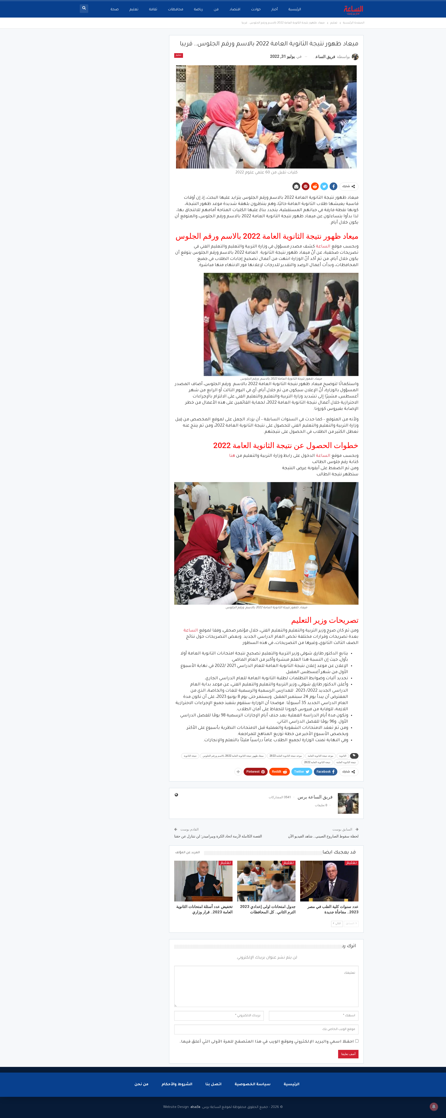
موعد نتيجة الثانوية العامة (320, 755)
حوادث (256, 10)
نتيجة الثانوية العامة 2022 (317, 762)
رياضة (198, 10)
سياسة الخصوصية (252, 1085)
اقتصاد (234, 10)
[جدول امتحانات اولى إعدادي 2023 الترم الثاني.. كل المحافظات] (266, 881)
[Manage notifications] (434, 1107)
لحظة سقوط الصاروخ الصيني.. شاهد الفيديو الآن (323, 836)
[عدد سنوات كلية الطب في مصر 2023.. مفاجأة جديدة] (329, 881)
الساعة (323, 246)
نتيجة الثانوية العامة (346, 762)
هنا (232, 456)
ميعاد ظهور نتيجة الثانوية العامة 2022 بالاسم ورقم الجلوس (233, 755)
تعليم (134, 10)
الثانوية (342, 755)
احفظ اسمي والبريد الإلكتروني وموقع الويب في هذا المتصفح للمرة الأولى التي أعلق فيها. (266, 1042)
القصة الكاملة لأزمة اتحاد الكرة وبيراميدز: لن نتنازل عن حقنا (218, 836)
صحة (115, 10)
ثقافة (153, 10)
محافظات (175, 10)
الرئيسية (295, 10)
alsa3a (195, 1107)
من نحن (141, 1085)
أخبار (275, 10)
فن (216, 10)
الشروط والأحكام (177, 1085)
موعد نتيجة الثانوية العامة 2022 (285, 755)
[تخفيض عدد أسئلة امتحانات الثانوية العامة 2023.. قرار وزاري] (203, 881)
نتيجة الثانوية (190, 755)
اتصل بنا (213, 1085)
